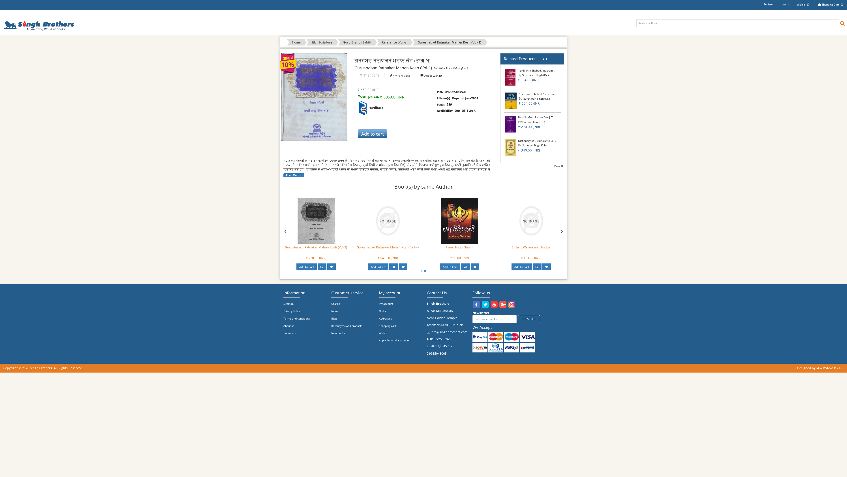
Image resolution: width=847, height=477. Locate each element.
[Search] (842, 23)
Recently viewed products (346, 326)
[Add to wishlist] (331, 266)
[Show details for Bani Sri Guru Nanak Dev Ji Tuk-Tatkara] (510, 124)
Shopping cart (387, 326)
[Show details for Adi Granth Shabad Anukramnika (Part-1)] (510, 77)
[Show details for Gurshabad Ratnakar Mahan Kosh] (316, 221)
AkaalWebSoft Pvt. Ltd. (830, 368)
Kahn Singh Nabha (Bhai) (453, 68)
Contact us (289, 333)
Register (769, 4)
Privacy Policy (291, 311)
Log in (785, 4)
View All (559, 166)
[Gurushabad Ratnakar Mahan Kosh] (459, 221)
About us (288, 326)
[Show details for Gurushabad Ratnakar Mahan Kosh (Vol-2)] (531, 221)
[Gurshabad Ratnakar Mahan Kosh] (388, 221)
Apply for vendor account (394, 340)
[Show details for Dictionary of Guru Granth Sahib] (510, 147)
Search (335, 304)
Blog (334, 318)
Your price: (368, 96)
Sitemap (288, 304)
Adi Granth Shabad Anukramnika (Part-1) (543, 70)
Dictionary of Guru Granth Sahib (537, 141)
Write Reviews (401, 76)
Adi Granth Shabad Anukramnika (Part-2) (544, 94)
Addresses (385, 318)
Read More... (293, 175)
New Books (338, 333)
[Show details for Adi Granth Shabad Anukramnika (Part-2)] (511, 100)
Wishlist (383, 333)
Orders (383, 311)
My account (386, 304)
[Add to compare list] (322, 266)
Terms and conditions (296, 318)
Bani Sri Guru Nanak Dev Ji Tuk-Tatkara (542, 117)
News (334, 311)
